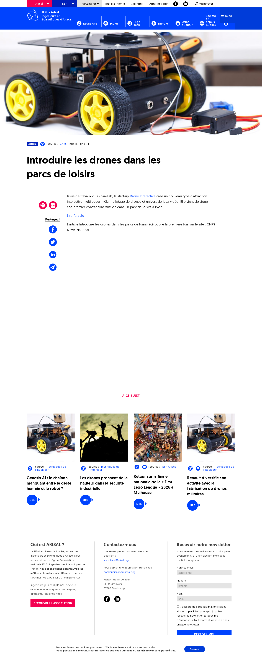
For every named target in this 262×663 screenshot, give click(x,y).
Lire (32, 500)
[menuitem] (39, 3)
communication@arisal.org (119, 572)
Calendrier (137, 4)
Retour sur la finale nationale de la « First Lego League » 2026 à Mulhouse (154, 484)
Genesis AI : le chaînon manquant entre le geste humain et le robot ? (49, 483)
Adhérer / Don (159, 4)
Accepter (195, 649)
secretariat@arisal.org (116, 560)
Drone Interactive (142, 196)
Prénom (181, 580)
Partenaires (89, 4)
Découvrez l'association (53, 603)
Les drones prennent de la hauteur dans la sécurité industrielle (104, 483)
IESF (64, 4)
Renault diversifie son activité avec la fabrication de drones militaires (207, 486)
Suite (228, 16)
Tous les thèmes (115, 4)
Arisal (39, 4)
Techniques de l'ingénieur (50, 468)
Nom (180, 593)
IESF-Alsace (169, 466)
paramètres (168, 650)
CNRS (63, 143)
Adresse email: (185, 567)
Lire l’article (75, 216)
